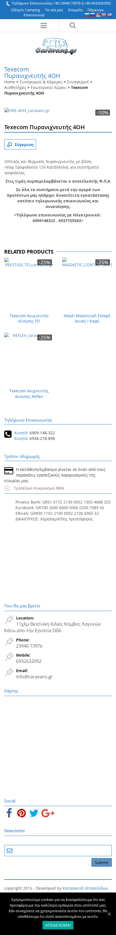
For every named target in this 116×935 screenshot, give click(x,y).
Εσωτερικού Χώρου (48, 87)
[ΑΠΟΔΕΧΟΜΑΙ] (109, 914)
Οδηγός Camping (25, 9)
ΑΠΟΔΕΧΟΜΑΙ (58, 925)
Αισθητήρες (15, 87)
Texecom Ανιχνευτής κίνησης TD (29, 318)
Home (9, 81)
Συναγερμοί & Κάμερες (41, 81)
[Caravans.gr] (56, 43)
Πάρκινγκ (96, 9)
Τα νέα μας (54, 9)
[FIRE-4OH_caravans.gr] (27, 111)
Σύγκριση (24, 144)
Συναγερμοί (78, 81)
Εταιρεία (75, 9)
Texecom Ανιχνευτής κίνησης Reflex (29, 393)
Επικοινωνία (34, 14)
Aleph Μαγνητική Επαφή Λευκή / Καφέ (87, 318)
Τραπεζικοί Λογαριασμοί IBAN (39, 488)
